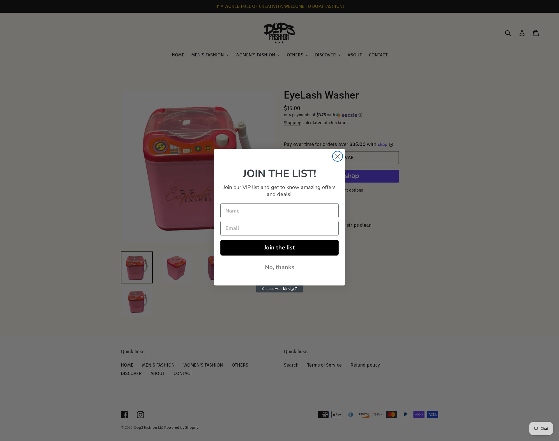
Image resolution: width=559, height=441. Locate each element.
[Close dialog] (337, 156)
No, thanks (279, 267)
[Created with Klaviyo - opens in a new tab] (279, 288)
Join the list (279, 247)
